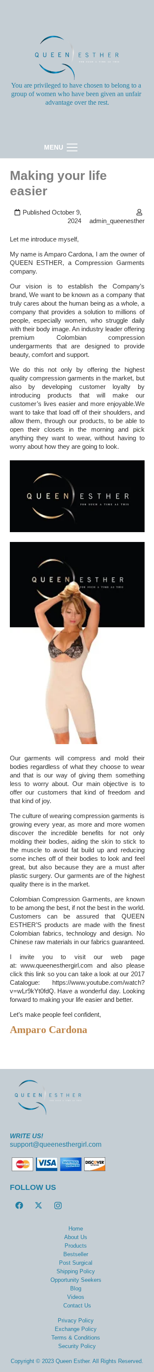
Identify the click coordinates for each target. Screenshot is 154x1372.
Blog (75, 1288)
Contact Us (77, 1305)
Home (75, 1228)
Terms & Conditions (75, 1337)
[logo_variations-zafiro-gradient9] (77, 57)
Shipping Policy (75, 1271)
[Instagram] (58, 1205)
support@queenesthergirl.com (55, 1144)
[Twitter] (38, 1205)
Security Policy (77, 1346)
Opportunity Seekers (75, 1280)
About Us (75, 1237)
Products (76, 1245)
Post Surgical (75, 1263)
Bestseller (75, 1254)
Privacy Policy (76, 1320)
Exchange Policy (76, 1329)
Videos (75, 1297)
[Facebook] (19, 1205)
